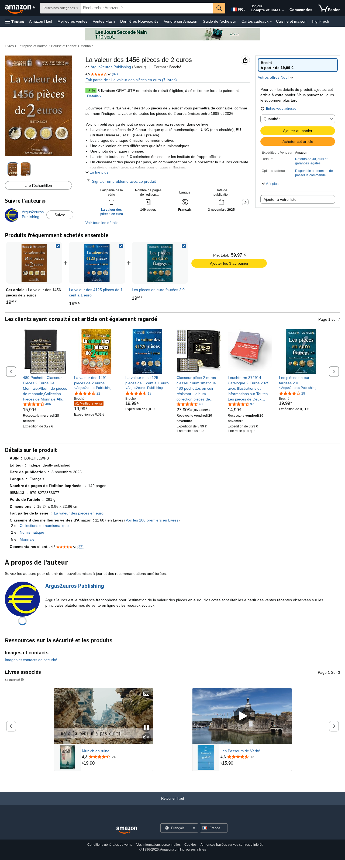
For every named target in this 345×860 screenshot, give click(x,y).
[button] (14, 21)
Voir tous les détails (101, 222)
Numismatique (32, 532)
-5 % (91, 90)
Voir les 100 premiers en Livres (152, 520)
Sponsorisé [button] (12, 679)
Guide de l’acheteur (219, 21)
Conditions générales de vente (109, 845)
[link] (97, 263)
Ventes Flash (104, 21)
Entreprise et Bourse (32, 46)
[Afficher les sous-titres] (146, 694)
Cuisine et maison (291, 21)
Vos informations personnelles (158, 845)
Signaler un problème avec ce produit (124, 181)
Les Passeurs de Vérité (240, 751)
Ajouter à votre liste (280, 199)
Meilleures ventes (72, 21)
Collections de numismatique (44, 525)
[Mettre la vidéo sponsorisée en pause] (146, 728)
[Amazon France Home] (126, 830)
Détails (93, 96)
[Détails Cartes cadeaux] (271, 21)
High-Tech (320, 21)
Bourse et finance (64, 46)
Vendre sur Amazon (180, 21)
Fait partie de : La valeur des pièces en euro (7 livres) (131, 80)
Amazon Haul (40, 21)
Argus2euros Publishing (111, 67)
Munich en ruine (95, 751)
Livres (9, 46)
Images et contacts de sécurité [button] (31, 660)
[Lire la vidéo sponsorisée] (242, 716)
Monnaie (87, 46)
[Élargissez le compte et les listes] (283, 10)
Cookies (190, 845)
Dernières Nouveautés (139, 21)
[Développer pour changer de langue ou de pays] (244, 10)
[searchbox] (147, 8)
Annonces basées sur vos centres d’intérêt (232, 845)
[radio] (297, 65)
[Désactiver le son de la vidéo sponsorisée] (146, 738)
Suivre (59, 215)
